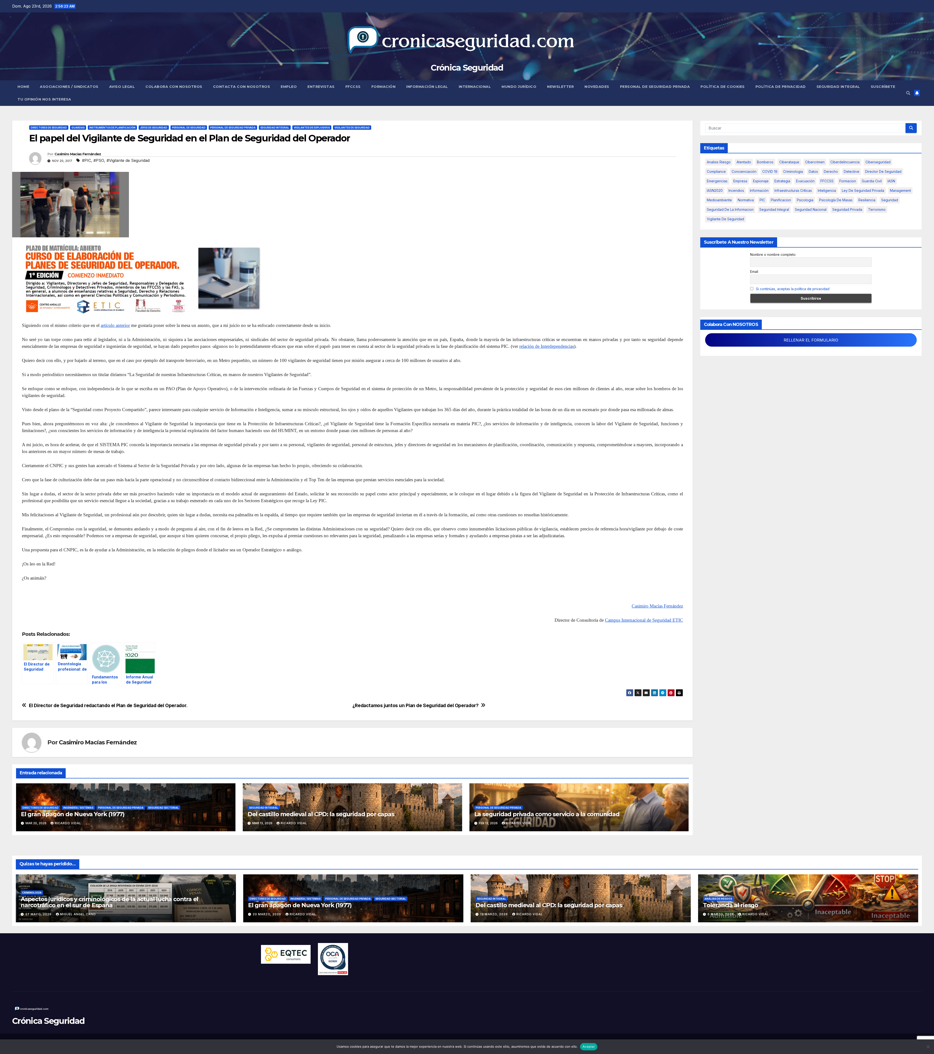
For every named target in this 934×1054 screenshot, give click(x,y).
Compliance (716, 171)
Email (754, 271)
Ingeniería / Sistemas (78, 807)
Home (23, 86)
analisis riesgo (719, 162)
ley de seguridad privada (863, 190)
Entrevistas (321, 86)
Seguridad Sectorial (163, 807)
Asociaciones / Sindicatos (69, 86)
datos (813, 171)
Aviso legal (122, 86)
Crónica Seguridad (467, 68)
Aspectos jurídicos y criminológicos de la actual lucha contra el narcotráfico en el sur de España (109, 902)
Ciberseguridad (877, 162)
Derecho (831, 171)
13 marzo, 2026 (494, 914)
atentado (743, 162)
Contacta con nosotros (241, 86)
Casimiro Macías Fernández (77, 154)
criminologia (793, 171)
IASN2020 (715, 190)
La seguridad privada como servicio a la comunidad (547, 814)
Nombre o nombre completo (773, 254)
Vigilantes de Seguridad (352, 127)
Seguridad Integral (838, 86)
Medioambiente (719, 200)
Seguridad (889, 200)
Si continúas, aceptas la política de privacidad (792, 289)
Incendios (736, 190)
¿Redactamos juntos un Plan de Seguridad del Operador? (415, 705)
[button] (908, 93)
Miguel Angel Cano (78, 914)
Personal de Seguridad (189, 127)
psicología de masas (836, 200)
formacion (847, 181)
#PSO (98, 160)
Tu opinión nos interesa (44, 99)
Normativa (746, 200)
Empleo (289, 86)
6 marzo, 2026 (721, 914)
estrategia (782, 181)
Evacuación (805, 181)
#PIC (86, 160)
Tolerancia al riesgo (730, 905)
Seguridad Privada (847, 209)
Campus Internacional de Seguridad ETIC (644, 620)
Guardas (78, 127)
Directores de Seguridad (49, 127)
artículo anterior (115, 325)
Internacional (475, 86)
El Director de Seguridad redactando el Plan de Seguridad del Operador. (108, 705)
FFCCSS (353, 86)
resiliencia (866, 200)
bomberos (765, 162)
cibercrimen (815, 162)
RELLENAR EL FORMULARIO (811, 340)
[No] (927, 1046)
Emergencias (717, 181)
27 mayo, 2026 (39, 914)
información (759, 190)
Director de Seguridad (883, 171)
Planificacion (781, 200)
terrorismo (877, 209)
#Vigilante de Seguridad (128, 160)
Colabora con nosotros (173, 86)
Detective (851, 171)
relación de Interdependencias (546, 346)
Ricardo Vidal (68, 823)
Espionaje (761, 181)
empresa (740, 181)
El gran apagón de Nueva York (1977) (73, 814)
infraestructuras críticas (793, 190)
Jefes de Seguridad (153, 127)
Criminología (32, 892)
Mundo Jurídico (519, 86)
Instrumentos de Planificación (112, 127)
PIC (762, 200)
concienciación (744, 171)
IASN (891, 181)
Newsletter (560, 86)
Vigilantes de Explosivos (312, 127)
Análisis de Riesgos (718, 898)
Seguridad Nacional (810, 209)
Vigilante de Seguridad (725, 219)
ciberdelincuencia (845, 162)
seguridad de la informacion (730, 209)
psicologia (805, 200)
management (900, 190)
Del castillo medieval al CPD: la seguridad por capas (321, 814)
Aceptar (589, 1046)
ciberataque (789, 162)
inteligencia (827, 190)
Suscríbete (883, 86)
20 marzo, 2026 (267, 914)
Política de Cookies (722, 86)
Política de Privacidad (780, 86)
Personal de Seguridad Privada (655, 86)
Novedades (596, 86)
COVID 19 (769, 171)
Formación (383, 86)
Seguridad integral (774, 209)
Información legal (427, 86)
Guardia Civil (872, 181)
